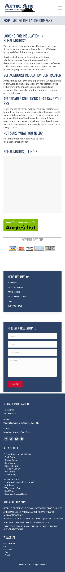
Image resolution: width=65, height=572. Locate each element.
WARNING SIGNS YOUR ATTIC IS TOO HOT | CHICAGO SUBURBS (33, 518)
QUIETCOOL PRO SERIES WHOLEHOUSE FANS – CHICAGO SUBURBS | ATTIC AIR (30, 527)
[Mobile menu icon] (60, 8)
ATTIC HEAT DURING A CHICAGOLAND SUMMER (26, 522)
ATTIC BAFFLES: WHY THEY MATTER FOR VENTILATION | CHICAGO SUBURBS (30, 513)
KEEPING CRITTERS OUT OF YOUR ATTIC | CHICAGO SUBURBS (32, 508)
